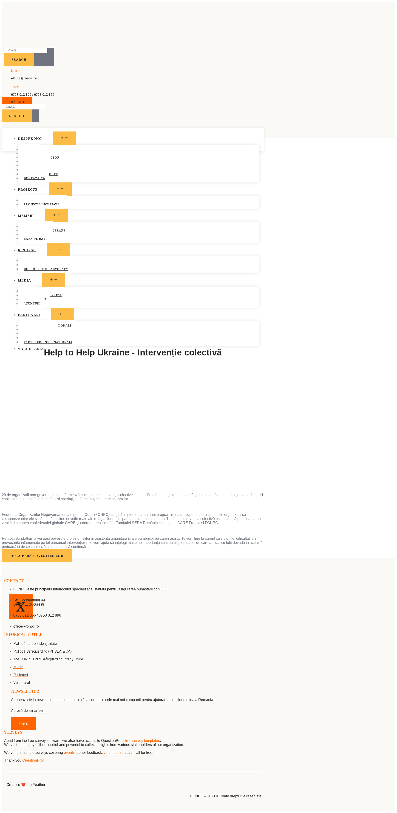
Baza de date (36, 239)
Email (14, 71)
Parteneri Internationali (48, 342)
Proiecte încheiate (42, 204)
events (69, 752)
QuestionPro (32, 760)
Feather (39, 785)
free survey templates (142, 741)
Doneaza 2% (34, 178)
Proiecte (28, 189)
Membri (26, 215)
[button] (17, 102)
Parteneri (29, 314)
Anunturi (32, 303)
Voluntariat (32, 348)
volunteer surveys (118, 752)
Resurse (27, 250)
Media (24, 280)
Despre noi (30, 138)
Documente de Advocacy (46, 269)
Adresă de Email (24, 710)
